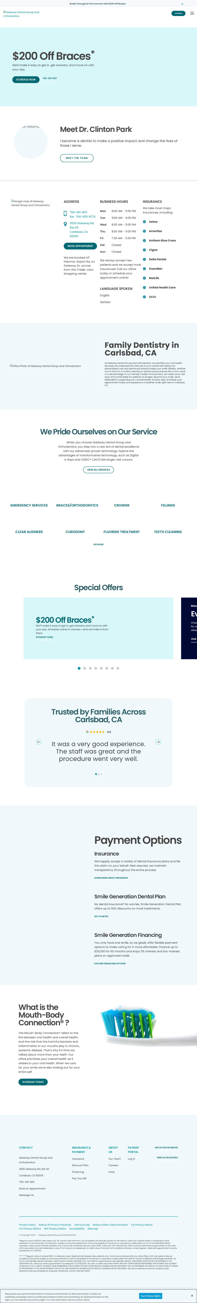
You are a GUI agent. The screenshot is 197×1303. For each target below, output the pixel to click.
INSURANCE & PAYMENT (81, 1150)
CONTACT (26, 1148)
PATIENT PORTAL (133, 1150)
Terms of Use (82, 1225)
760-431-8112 (78, 212)
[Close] (192, 1295)
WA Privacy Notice (55, 1228)
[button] (192, 13)
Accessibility (76, 1228)
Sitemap (93, 1228)
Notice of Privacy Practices (55, 1225)
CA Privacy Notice (142, 1225)
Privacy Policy (27, 1225)
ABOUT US (113, 1150)
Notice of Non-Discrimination (110, 1225)
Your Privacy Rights (151, 1295)
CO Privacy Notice (30, 1228)
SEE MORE (98, 544)
